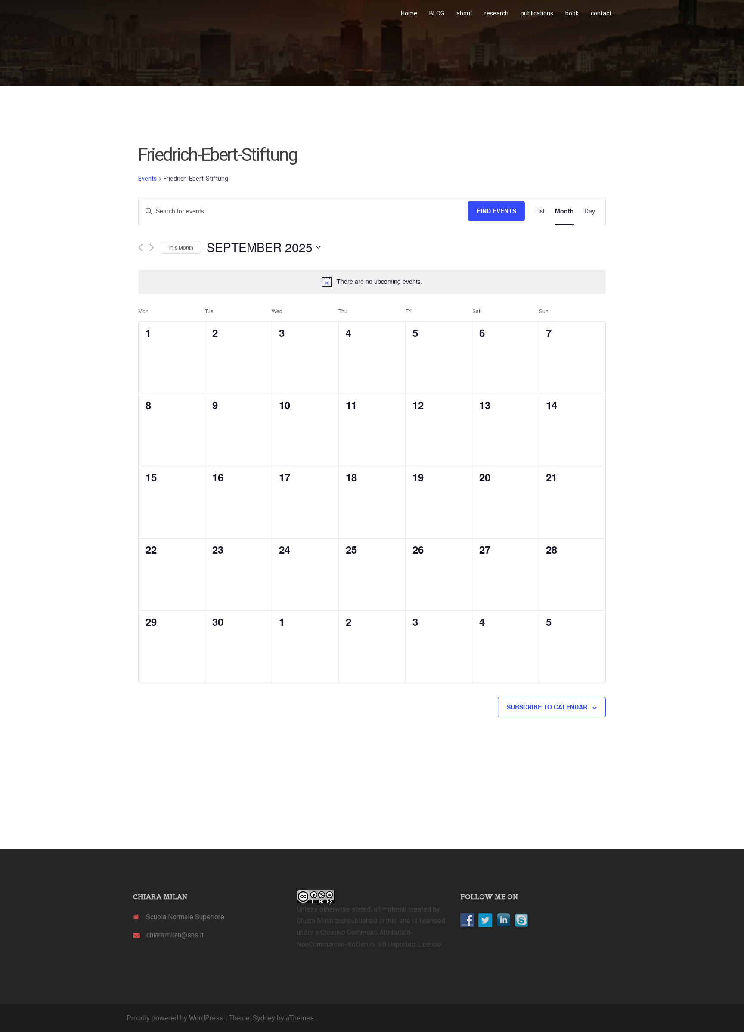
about (464, 13)
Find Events (496, 210)
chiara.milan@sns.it (175, 935)
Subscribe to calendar (547, 706)
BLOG (436, 13)
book (572, 13)
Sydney (264, 1018)
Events (147, 178)
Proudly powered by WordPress (175, 1018)
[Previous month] (140, 247)
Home (409, 13)
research (496, 13)
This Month (180, 247)
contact (601, 13)
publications (537, 13)
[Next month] (151, 247)
